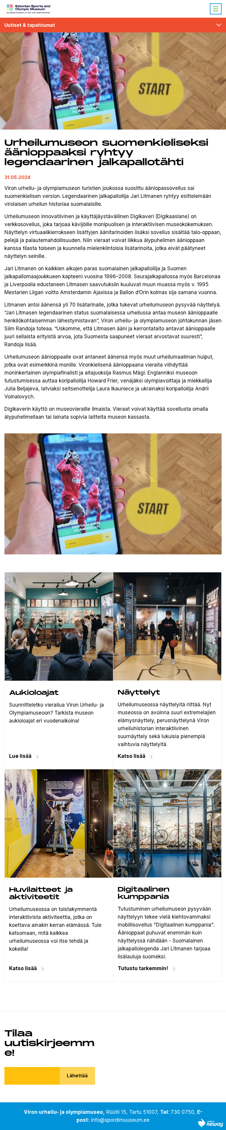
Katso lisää (131, 756)
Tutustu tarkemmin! (143, 968)
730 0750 (182, 1112)
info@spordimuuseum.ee (120, 1120)
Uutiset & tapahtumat (29, 25)
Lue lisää (20, 756)
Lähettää (77, 1075)
